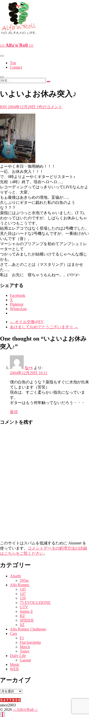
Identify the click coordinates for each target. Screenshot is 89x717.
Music (15, 664)
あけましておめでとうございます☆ (44, 327)
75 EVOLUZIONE (35, 602)
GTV (24, 607)
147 (23, 594)
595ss (24, 580)
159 (23, 598)
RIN (4, 107)
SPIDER (27, 620)
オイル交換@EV (27, 322)
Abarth (15, 576)
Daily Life (18, 656)
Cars (13, 633)
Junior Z (26, 611)
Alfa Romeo (19, 585)
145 (23, 589)
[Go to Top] (2, 714)
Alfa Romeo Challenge (28, 629)
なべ (29, 368)
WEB (14, 669)
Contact (16, 67)
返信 (14, 412)
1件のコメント (49, 107)
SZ (22, 625)
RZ (22, 616)
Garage (25, 660)
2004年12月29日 (22, 107)
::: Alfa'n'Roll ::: (16, 45)
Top (13, 63)
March (25, 647)
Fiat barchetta (30, 642)
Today (25, 651)
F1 (22, 638)
